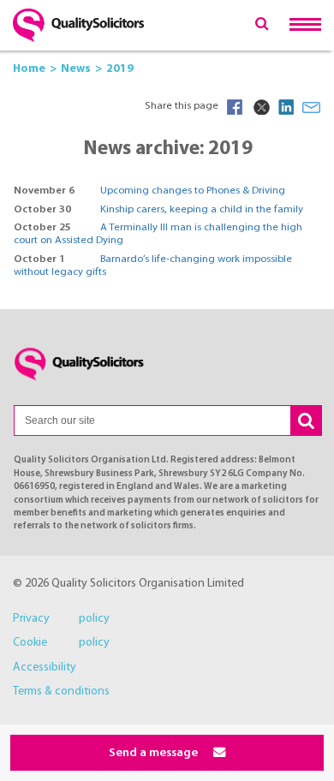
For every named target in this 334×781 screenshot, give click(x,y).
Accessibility (44, 667)
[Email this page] (311, 107)
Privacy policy (61, 618)
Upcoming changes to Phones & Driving (192, 191)
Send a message (154, 753)
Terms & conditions (61, 691)
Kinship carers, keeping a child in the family (201, 210)
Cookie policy (61, 642)
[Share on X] (260, 107)
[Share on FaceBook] (234, 107)
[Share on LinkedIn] (286, 107)
